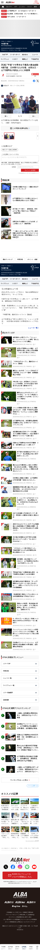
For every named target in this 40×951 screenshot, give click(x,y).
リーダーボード (15, 54)
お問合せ (19, 922)
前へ (6, 116)
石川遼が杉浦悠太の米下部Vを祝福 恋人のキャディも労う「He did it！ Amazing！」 (25, 539)
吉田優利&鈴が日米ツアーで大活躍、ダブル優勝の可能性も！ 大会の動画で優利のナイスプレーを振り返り (26, 434)
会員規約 (30, 914)
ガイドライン (12, 917)
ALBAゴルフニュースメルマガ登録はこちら (22, 875)
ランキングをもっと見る (19, 780)
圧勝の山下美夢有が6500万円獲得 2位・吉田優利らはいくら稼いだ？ (28, 737)
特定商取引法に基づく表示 (24, 917)
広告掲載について (11, 912)
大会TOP (5, 54)
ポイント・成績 (32, 259)
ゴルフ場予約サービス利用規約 (11, 919)
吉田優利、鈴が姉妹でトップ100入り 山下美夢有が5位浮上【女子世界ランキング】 (28, 561)
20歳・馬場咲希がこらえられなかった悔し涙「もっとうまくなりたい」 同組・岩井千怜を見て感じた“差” (20, 308)
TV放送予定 (35, 59)
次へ (33, 116)
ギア (15, 6)
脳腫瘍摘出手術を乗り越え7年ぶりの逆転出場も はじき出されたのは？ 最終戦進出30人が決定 (25, 489)
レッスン (22, 6)
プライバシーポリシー (12, 914)
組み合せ (25, 54)
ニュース (35, 54)
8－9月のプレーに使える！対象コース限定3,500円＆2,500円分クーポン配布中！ (26, 621)
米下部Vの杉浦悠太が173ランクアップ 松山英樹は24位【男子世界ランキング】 (28, 454)
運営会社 (30, 912)
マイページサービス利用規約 (29, 919)
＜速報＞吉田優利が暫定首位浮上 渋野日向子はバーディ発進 (27, 715)
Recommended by (30, 841)
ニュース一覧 (33, 328)
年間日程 (20, 259)
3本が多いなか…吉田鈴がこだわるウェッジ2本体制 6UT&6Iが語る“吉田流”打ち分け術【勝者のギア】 (25, 384)
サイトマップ (31, 922)
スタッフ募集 (22, 912)
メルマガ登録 (36, 3)
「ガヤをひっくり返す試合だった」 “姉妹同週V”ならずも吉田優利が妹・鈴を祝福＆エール (25, 550)
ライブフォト (5, 59)
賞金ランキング (8, 259)
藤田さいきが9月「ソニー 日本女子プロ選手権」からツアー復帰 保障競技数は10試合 (25, 373)
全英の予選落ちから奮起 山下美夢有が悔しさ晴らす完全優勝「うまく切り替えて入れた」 (27, 350)
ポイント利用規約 (10, 922)
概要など (25, 59)
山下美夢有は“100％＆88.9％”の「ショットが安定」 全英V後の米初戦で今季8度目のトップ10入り (20, 321)
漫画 (35, 6)
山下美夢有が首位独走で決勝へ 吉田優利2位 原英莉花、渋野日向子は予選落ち (28, 758)
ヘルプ (25, 922)
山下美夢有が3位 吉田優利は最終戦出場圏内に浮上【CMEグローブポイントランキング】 (26, 423)
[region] (20, 7)
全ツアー (9, 6)
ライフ (29, 6)
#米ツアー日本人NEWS (17, 85)
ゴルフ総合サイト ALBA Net (9, 848)
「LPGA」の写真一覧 (24, 848)
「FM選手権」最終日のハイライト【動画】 (17, 314)
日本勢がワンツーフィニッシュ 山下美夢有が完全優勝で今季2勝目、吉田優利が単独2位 (25, 644)
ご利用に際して (23, 914)
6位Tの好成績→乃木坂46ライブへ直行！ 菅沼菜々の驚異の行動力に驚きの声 (26, 515)
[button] (20, 340)
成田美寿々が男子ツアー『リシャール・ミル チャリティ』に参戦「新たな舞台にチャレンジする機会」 (26, 339)
